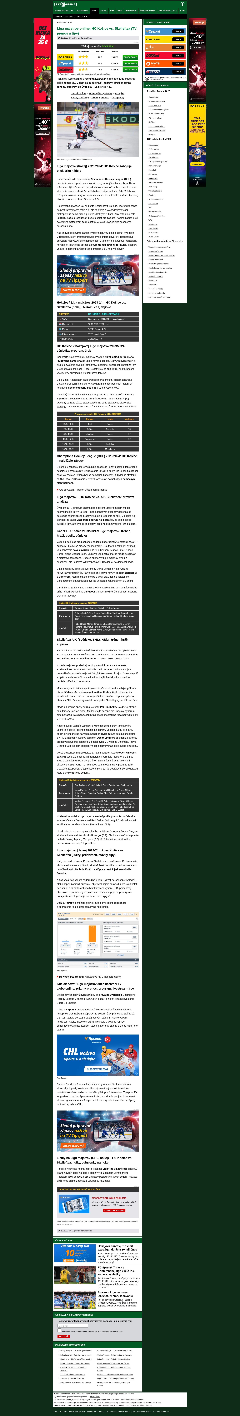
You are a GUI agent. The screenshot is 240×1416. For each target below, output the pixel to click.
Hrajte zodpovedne (104, 1221)
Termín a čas (78, 93)
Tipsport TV (152, 285)
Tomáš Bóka (86, 38)
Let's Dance (152, 224)
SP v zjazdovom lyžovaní (157, 162)
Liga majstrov (153, 97)
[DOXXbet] (42, 101)
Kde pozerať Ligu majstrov (158, 110)
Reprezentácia (82, 16)
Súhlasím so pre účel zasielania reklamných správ (92, 1331)
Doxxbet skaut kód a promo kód (160, 268)
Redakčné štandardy (77, 1412)
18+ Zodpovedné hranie (141, 1412)
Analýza (119, 93)
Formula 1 (152, 170)
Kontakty (63, 1412)
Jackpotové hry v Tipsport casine (102, 976)
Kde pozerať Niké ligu (156, 126)
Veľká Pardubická (155, 191)
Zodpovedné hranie (121, 1406)
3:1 (129, 424)
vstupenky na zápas (99, 1180)
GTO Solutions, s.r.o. (162, 1412)
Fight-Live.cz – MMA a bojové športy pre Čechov (115, 1379)
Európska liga (153, 149)
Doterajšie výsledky (100, 93)
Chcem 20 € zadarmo (114, 1210)
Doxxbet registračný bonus (158, 264)
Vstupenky (118, 97)
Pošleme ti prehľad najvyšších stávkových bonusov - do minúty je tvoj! (95, 1321)
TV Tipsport (93, 334)
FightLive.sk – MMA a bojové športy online (76, 1359)
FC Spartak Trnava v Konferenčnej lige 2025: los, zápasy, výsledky (116, 1271)
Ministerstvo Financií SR (77, 1406)
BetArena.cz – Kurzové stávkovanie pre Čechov (115, 1374)
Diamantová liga (154, 166)
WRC (150, 220)
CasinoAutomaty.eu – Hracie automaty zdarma (114, 1351)
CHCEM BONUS (130, 57)
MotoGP (151, 195)
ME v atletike (153, 233)
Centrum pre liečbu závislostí (141, 1406)
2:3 (129, 429)
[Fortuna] (197, 187)
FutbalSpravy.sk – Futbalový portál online (75, 1355)
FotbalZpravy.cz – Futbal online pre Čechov (113, 1359)
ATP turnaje (152, 174)
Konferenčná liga (154, 153)
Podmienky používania (95, 1412)
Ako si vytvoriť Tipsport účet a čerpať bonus (83, 489)
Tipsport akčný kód (155, 251)
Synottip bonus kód (155, 276)
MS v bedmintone (155, 118)
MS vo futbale (153, 237)
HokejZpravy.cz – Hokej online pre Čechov (113, 1363)
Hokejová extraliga (155, 183)
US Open (151, 135)
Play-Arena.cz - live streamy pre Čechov (75, 1383)
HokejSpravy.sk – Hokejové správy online (76, 1351)
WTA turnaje (153, 178)
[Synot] (197, 101)
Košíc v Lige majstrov (77, 896)
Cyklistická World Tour (156, 216)
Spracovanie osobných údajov (118, 1412)
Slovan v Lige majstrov (157, 101)
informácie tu (68, 1224)
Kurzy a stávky (80, 97)
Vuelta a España (154, 105)
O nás (55, 1412)
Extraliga (58, 16)
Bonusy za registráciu (156, 293)
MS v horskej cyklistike (156, 131)
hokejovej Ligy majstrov (82, 357)
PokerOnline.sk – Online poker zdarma (75, 1363)
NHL (61, 737)
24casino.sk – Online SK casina (72, 1379)
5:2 (129, 434)
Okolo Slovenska (154, 212)
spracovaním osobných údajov (82, 1331)
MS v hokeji (69, 16)
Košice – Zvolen (90, 1025)
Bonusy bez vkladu (155, 289)
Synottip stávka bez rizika (158, 272)
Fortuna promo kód (155, 260)
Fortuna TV (152, 281)
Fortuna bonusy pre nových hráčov (161, 256)
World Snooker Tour (155, 199)
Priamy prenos (100, 97)
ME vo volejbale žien (156, 114)
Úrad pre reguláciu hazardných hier (100, 1406)
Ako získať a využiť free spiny (159, 297)
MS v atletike (153, 229)
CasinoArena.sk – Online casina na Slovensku (114, 1355)
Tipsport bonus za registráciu (159, 247)
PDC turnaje (153, 203)
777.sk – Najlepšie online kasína (72, 1374)
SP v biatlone (153, 158)
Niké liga (151, 122)
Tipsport (97, 339)
